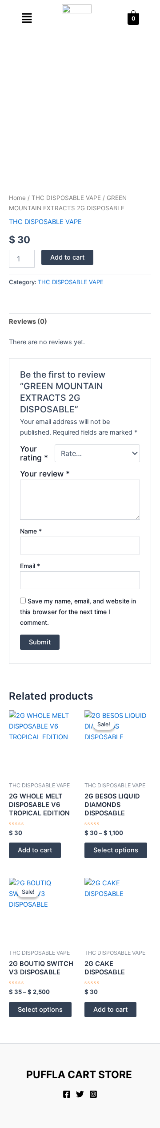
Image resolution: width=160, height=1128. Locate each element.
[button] (27, 18)
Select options (115, 850)
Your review (45, 473)
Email (30, 566)
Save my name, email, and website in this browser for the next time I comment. (78, 611)
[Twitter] (80, 1094)
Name (31, 531)
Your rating (34, 453)
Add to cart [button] (35, 850)
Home (17, 197)
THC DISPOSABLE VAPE (66, 197)
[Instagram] (93, 1094)
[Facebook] (67, 1094)
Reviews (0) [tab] (28, 322)
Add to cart (67, 257)
